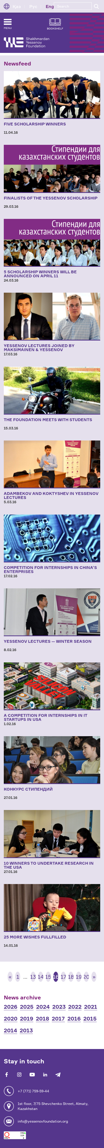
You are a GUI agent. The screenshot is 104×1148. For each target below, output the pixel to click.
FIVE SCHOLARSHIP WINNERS (35, 124)
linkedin (45, 1074)
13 (33, 976)
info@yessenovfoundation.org (43, 1121)
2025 (27, 1006)
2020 (10, 1018)
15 (48, 976)
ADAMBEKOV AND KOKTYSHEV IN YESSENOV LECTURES (51, 495)
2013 (26, 1030)
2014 (10, 1030)
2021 (90, 1006)
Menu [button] (8, 27)
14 (40, 976)
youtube (32, 1074)
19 (78, 976)
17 (63, 976)
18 (70, 976)
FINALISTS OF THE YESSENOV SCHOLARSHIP (50, 198)
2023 (59, 1006)
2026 (10, 1006)
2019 (26, 1018)
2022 (75, 1006)
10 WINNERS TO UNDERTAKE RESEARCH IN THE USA (49, 865)
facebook (6, 1074)
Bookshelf (55, 28)
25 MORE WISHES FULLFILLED (35, 937)
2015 (90, 1018)
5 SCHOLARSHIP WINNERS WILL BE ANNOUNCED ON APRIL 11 (40, 274)
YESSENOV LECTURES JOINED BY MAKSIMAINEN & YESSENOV (39, 348)
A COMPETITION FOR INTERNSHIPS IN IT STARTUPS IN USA (45, 717)
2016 (74, 1018)
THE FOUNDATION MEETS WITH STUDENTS (48, 420)
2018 (42, 1018)
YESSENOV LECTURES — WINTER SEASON (48, 641)
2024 (43, 1006)
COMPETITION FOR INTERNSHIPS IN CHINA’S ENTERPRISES (50, 569)
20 (86, 976)
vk (19, 1074)
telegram (58, 1074)
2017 (58, 1018)
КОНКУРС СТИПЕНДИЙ (28, 789)
